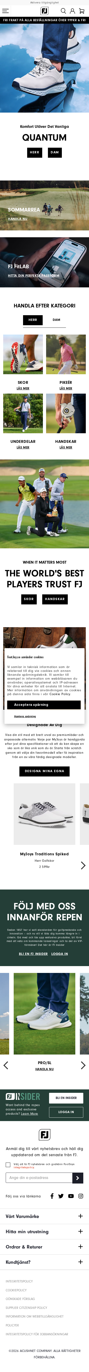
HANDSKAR (55, 599)
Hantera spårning (25, 716)
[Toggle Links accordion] (44, 1216)
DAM (55, 152)
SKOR (29, 599)
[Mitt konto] (72, 11)
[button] (5, 10)
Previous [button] (8, 865)
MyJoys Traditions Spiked (44, 854)
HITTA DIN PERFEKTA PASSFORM (33, 276)
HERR (34, 152)
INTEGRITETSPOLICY (19, 1281)
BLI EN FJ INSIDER (33, 954)
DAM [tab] (56, 320)
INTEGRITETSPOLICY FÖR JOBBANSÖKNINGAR (37, 1334)
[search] (63, 11)
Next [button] (80, 865)
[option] (44, 826)
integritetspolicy (24, 1167)
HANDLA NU (17, 219)
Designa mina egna (44, 771)
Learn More (29, 1114)
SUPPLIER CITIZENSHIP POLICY (26, 1308)
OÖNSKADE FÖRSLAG (20, 1299)
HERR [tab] (33, 320)
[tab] (81, 11)
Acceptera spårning (31, 705)
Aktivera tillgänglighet (44, 2)
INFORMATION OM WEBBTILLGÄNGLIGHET (34, 1316)
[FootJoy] (44, 11)
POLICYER (12, 1325)
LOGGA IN (59, 954)
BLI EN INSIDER (66, 1098)
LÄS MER (23, 388)
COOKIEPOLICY (16, 1290)
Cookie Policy (60, 694)
